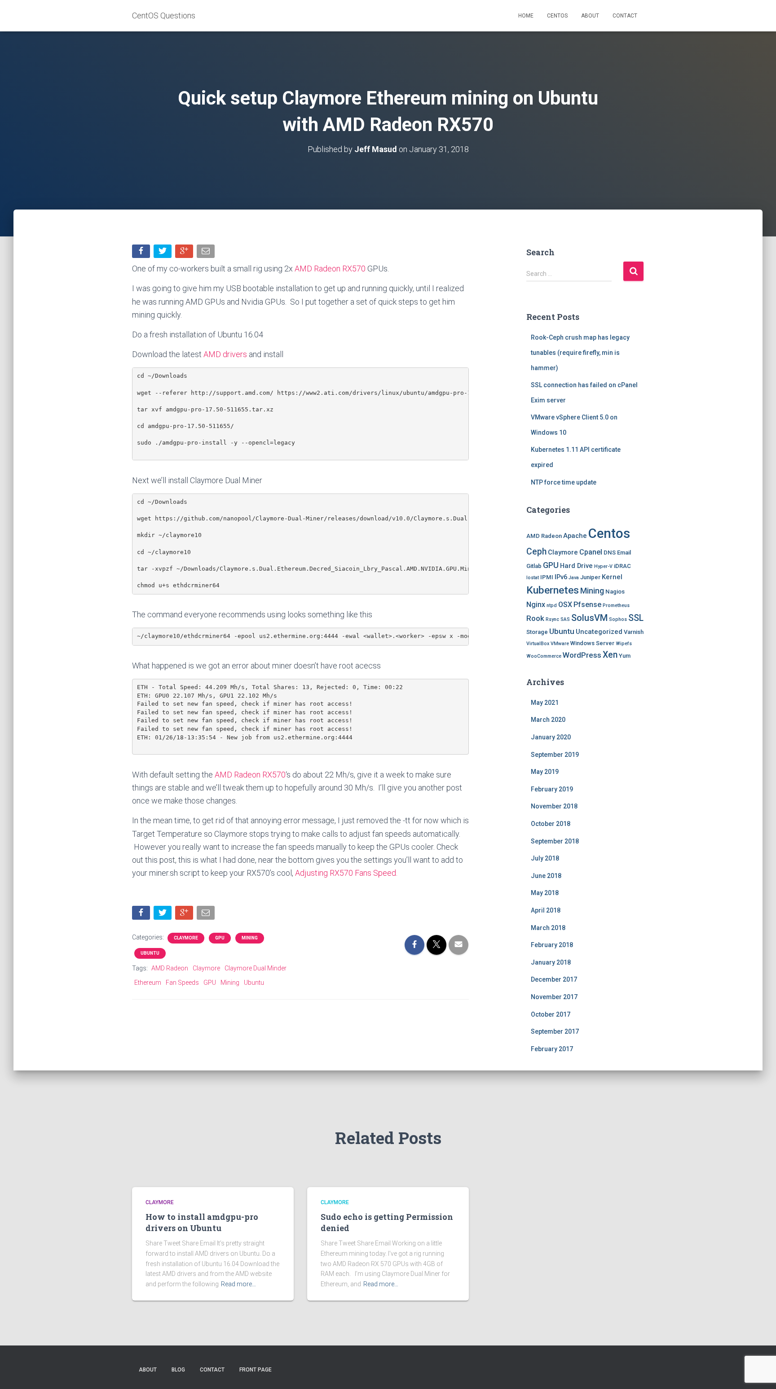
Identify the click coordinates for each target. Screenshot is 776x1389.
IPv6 (561, 577)
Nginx (535, 604)
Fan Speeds (182, 982)
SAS (565, 619)
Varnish (634, 632)
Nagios (615, 591)
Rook (535, 618)
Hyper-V (603, 566)
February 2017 (552, 1049)
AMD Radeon (169, 968)
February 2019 (552, 789)
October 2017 (550, 1014)
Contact (625, 16)
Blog (178, 1370)
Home (526, 16)
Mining (250, 937)
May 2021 (545, 702)
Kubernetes (552, 590)
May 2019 (545, 771)
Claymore (186, 937)
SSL (636, 618)
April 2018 (545, 910)
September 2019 (555, 754)
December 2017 (554, 979)
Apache (575, 536)
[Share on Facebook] (142, 253)
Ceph (536, 551)
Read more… (238, 1284)
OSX (565, 604)
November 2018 (554, 806)
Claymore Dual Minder (256, 968)
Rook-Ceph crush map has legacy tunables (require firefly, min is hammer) (580, 352)
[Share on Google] (185, 253)
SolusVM (589, 617)
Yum (624, 655)
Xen (610, 655)
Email (624, 552)
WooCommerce (543, 656)
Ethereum (147, 982)
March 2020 (548, 719)
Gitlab (534, 566)
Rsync (552, 619)
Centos (557, 16)
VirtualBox (537, 643)
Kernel (612, 577)
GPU (220, 937)
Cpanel (590, 552)
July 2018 (545, 858)
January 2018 (551, 962)
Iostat (532, 578)
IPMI (546, 577)
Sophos (618, 619)
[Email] (206, 253)
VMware (560, 643)
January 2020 (551, 737)
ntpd (552, 605)
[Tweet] (163, 253)
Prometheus (616, 605)
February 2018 (552, 944)
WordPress (582, 655)
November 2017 (554, 996)
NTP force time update (563, 482)
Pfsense (587, 604)
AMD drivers (225, 354)
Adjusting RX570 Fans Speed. (346, 873)
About (590, 16)
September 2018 (555, 841)
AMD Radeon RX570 (330, 268)
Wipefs (624, 643)
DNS (610, 552)
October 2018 (550, 823)
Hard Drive (576, 566)
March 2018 (548, 927)
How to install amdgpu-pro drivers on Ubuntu (202, 1222)
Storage (537, 632)
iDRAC (622, 566)
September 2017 (555, 1031)
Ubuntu (150, 953)
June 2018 (546, 875)
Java (574, 578)
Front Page (255, 1370)
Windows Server (592, 643)
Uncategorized (599, 632)
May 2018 (545, 892)
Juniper (590, 577)
